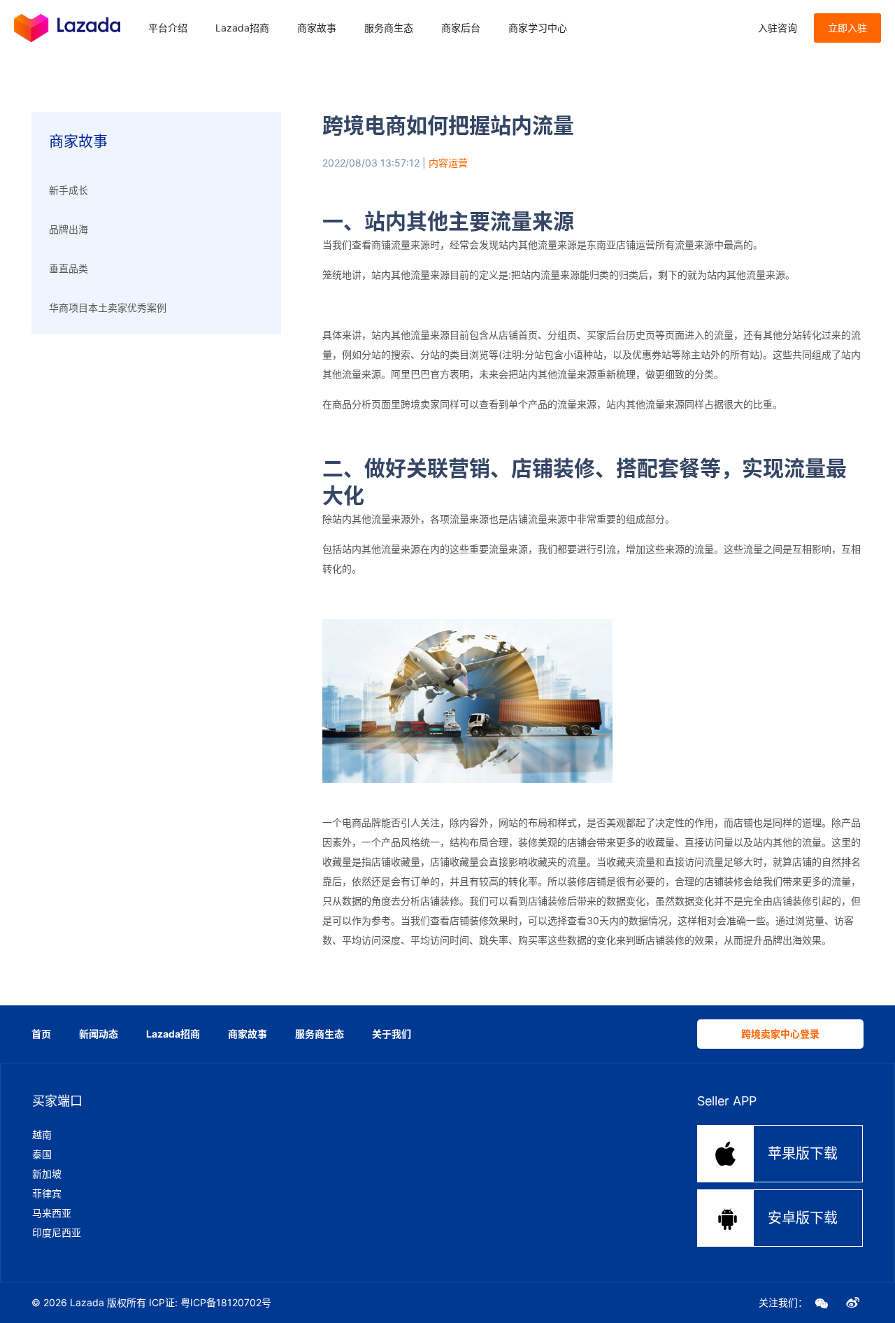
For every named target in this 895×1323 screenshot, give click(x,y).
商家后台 (460, 28)
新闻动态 (98, 1034)
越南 (42, 1134)
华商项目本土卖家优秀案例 (107, 307)
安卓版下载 (776, 1217)
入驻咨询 (777, 28)
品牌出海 (68, 229)
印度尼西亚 (56, 1232)
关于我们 (391, 1034)
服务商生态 (388, 28)
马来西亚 (51, 1213)
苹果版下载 (775, 1153)
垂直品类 (68, 268)
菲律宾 (47, 1193)
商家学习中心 (537, 28)
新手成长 (68, 190)
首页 (41, 1034)
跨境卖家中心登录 (780, 1034)
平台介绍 (167, 28)
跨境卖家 (420, 404)
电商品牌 (361, 822)
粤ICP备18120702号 (225, 1302)
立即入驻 (847, 28)
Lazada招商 (242, 28)
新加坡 (47, 1174)
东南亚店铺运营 (621, 244)
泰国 (42, 1154)
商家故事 (316, 28)
